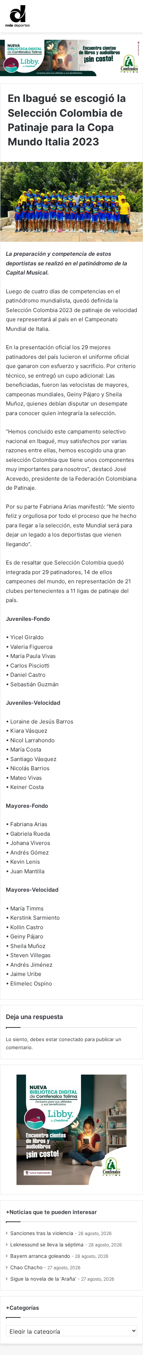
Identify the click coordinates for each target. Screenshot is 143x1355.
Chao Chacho (26, 1267)
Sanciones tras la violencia (41, 1233)
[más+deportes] (18, 16)
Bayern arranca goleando (40, 1256)
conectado (71, 1039)
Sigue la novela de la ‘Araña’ (43, 1279)
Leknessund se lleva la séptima (47, 1245)
